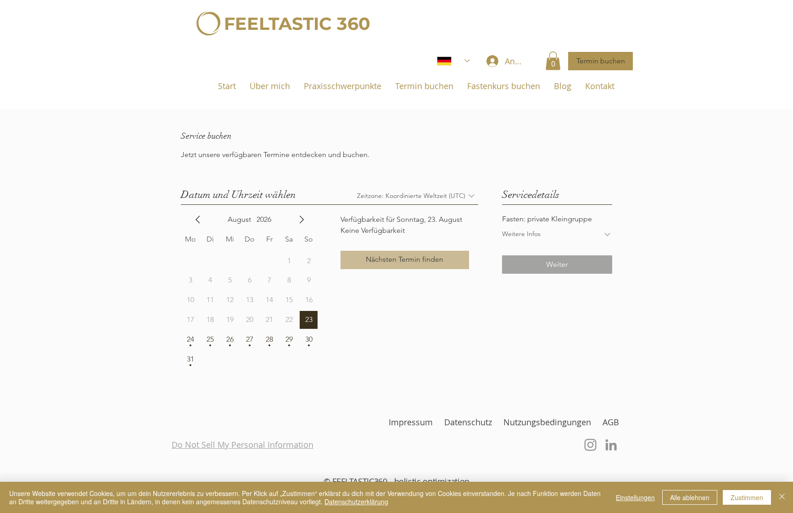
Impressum (411, 422)
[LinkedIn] (611, 445)
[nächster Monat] (301, 219)
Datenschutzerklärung (356, 501)
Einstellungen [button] (635, 497)
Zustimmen (747, 497)
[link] (553, 60)
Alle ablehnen (689, 497)
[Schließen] (781, 497)
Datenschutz (468, 422)
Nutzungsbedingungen (547, 422)
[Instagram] (590, 445)
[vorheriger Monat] (197, 219)
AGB (611, 422)
